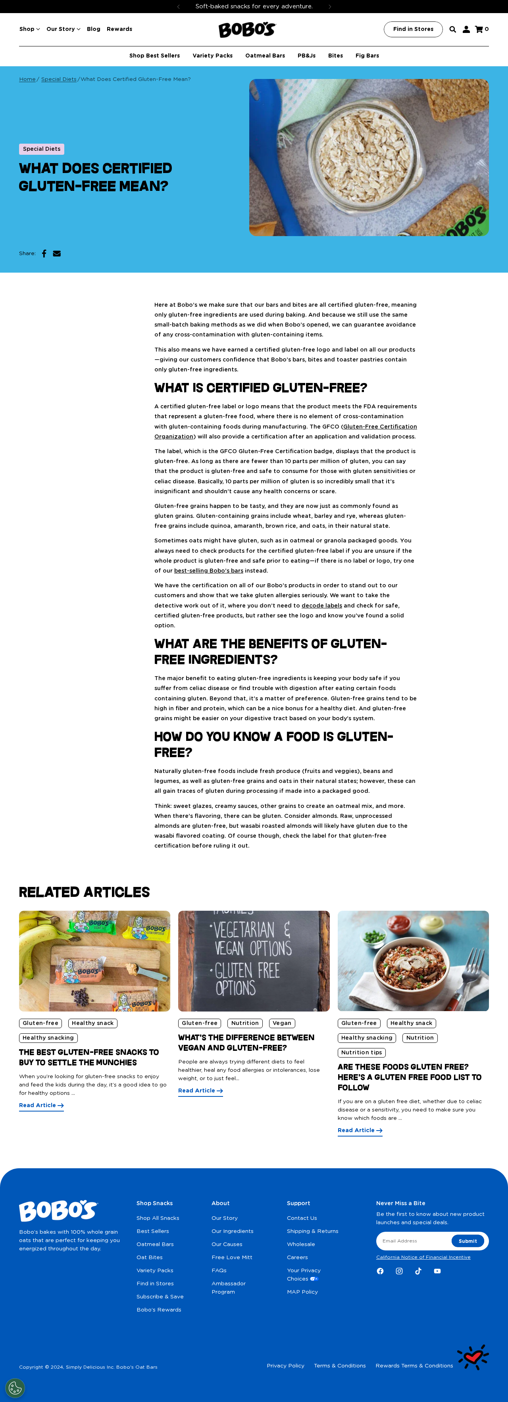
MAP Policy (302, 1292)
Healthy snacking (48, 1038)
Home (27, 79)
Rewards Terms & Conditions (414, 1366)
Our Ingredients (233, 1231)
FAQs (219, 1270)
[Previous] (178, 6)
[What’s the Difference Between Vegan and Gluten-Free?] (253, 961)
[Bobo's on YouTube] (437, 1271)
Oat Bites (150, 1257)
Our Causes (227, 1244)
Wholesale (301, 1244)
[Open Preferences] (15, 1388)
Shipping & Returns (313, 1231)
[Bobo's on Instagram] (399, 1271)
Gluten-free (40, 1023)
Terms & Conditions (340, 1366)
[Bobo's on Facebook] (380, 1271)
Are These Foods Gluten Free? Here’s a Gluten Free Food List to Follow (410, 1077)
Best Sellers (153, 1231)
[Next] (330, 6)
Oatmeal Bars (155, 1244)
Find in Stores (155, 1284)
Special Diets (59, 79)
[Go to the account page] (466, 29)
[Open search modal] (452, 29)
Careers (297, 1257)
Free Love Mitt (232, 1257)
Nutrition (245, 1023)
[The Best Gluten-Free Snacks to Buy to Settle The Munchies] (94, 961)
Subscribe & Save (160, 1297)
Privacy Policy (285, 1366)
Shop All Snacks (158, 1218)
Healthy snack (93, 1023)
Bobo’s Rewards (159, 1310)
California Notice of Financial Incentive (423, 1257)
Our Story (225, 1218)
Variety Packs (155, 1270)
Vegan (282, 1023)
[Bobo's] (248, 30)
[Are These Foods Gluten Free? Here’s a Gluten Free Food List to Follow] (413, 961)
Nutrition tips (361, 1053)
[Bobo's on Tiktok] (418, 1271)
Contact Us (302, 1218)
